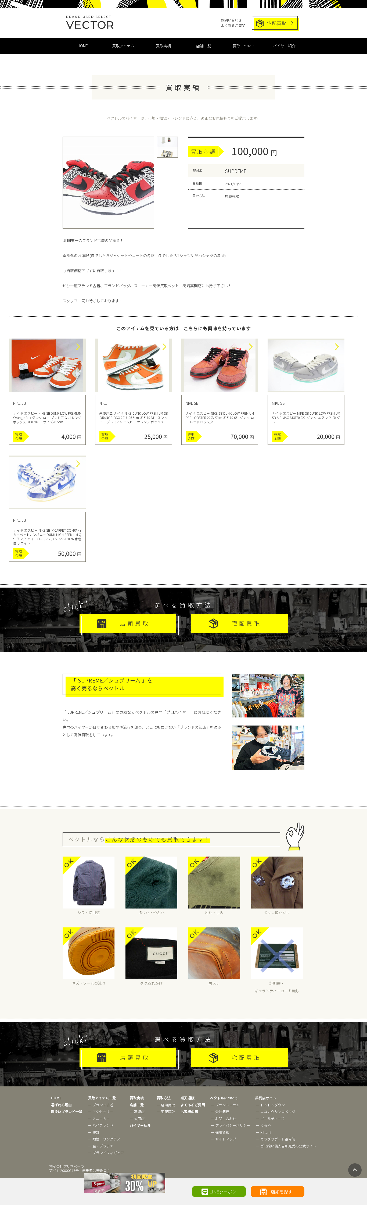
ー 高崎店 (137, 1111)
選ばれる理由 (61, 1104)
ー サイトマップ (223, 1139)
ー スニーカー (99, 1118)
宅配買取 (276, 23)
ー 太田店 (137, 1118)
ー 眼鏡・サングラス (104, 1139)
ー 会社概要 (220, 1111)
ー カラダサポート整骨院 (275, 1139)
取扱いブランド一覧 (66, 1111)
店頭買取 (135, 623)
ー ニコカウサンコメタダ (275, 1111)
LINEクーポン (223, 1191)
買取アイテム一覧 (102, 1097)
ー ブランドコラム (225, 1104)
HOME (83, 45)
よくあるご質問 (233, 25)
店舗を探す (281, 1191)
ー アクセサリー (100, 1111)
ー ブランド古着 (100, 1104)
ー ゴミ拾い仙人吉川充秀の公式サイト (286, 1146)
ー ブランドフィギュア (106, 1152)
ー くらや (263, 1125)
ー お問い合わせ (223, 1118)
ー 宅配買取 (166, 1111)
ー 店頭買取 (166, 1104)
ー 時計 (93, 1132)
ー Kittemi (263, 1132)
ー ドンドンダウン (270, 1104)
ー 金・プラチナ (100, 1146)
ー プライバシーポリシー (230, 1125)
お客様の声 (189, 1111)
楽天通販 (188, 1097)
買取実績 (163, 45)
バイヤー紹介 (284, 45)
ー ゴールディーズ (270, 1118)
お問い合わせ (231, 20)
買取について (244, 45)
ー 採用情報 (220, 1132)
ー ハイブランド (100, 1125)
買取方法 (164, 1097)
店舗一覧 (203, 45)
